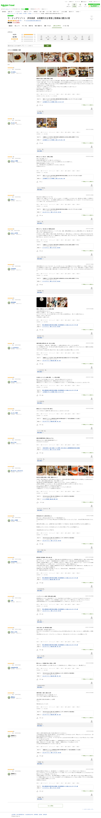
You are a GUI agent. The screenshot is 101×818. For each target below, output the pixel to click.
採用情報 (36, 814)
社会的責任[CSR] (29, 814)
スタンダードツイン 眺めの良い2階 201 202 (51, 360)
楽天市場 (90, 1)
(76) (57, 25)
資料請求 (45, 814)
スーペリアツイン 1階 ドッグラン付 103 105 (51, 247)
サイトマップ (77, 1)
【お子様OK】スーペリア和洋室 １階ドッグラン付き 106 (53, 139)
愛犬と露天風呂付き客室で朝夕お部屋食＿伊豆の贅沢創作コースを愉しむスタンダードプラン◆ (60, 324)
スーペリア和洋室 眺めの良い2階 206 (50, 499)
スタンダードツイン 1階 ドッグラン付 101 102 (51, 212)
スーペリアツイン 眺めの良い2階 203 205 (51, 579)
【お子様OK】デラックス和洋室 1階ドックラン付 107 (53, 101)
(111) (38, 25)
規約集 (40, 814)
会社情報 (13, 814)
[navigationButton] (91, 57)
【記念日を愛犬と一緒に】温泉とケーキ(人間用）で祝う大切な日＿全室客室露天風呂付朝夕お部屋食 (61, 448)
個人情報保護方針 (20, 814)
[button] (16, 57)
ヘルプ (66, 1)
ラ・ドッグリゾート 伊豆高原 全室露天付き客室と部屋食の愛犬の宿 (39, 18)
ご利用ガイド (71, 1)
